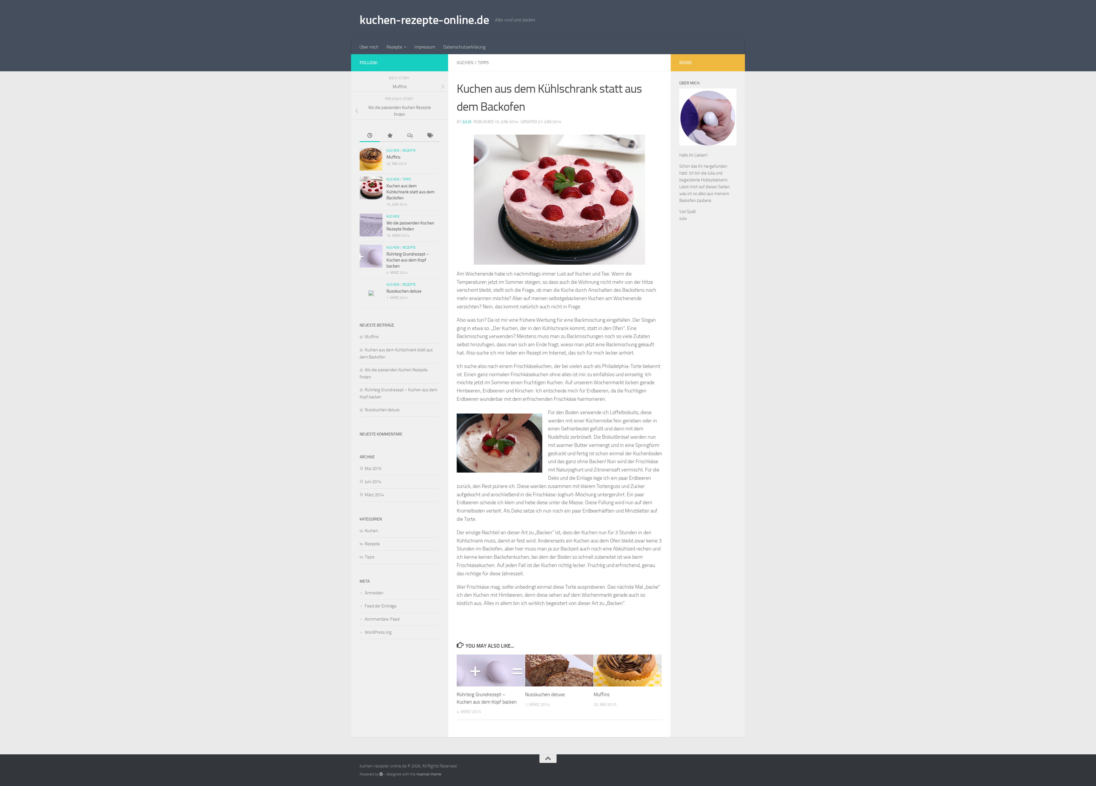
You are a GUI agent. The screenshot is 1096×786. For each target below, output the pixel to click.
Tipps (483, 62)
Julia (466, 121)
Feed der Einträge (380, 606)
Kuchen (465, 62)
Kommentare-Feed (382, 619)
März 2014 (374, 494)
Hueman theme (428, 774)
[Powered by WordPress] (381, 774)
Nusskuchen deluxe (545, 694)
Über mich (368, 47)
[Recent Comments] (410, 136)
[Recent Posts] (370, 136)
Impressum (424, 47)
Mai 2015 (373, 468)
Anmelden (374, 592)
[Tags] (430, 136)
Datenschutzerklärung (464, 47)
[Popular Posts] (390, 136)
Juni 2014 (373, 481)
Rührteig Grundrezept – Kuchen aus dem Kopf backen (407, 260)
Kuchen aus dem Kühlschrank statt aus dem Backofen (410, 191)
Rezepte (394, 47)
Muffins (602, 694)
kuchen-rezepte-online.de (424, 20)
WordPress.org (378, 632)
